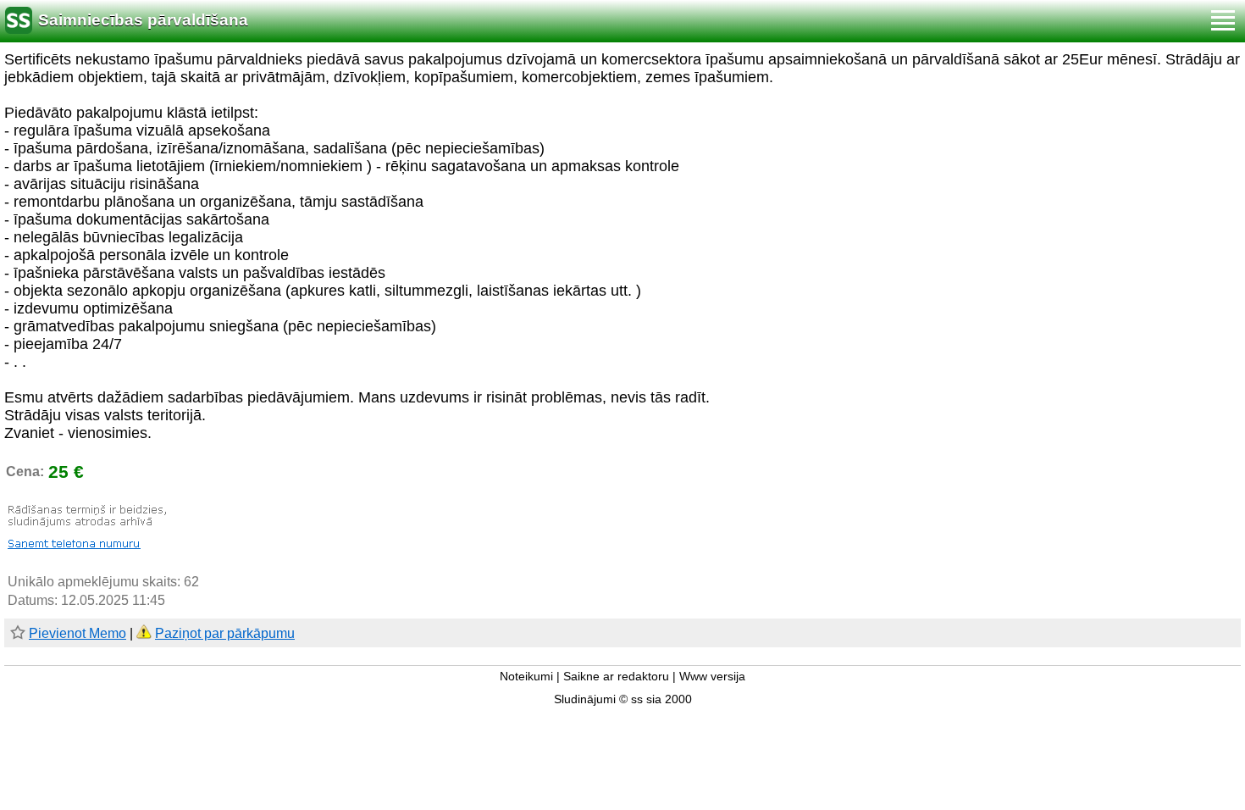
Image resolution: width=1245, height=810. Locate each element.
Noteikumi (526, 676)
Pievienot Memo (77, 633)
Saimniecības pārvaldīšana (143, 20)
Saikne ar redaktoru (616, 676)
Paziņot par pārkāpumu (225, 633)
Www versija (712, 676)
